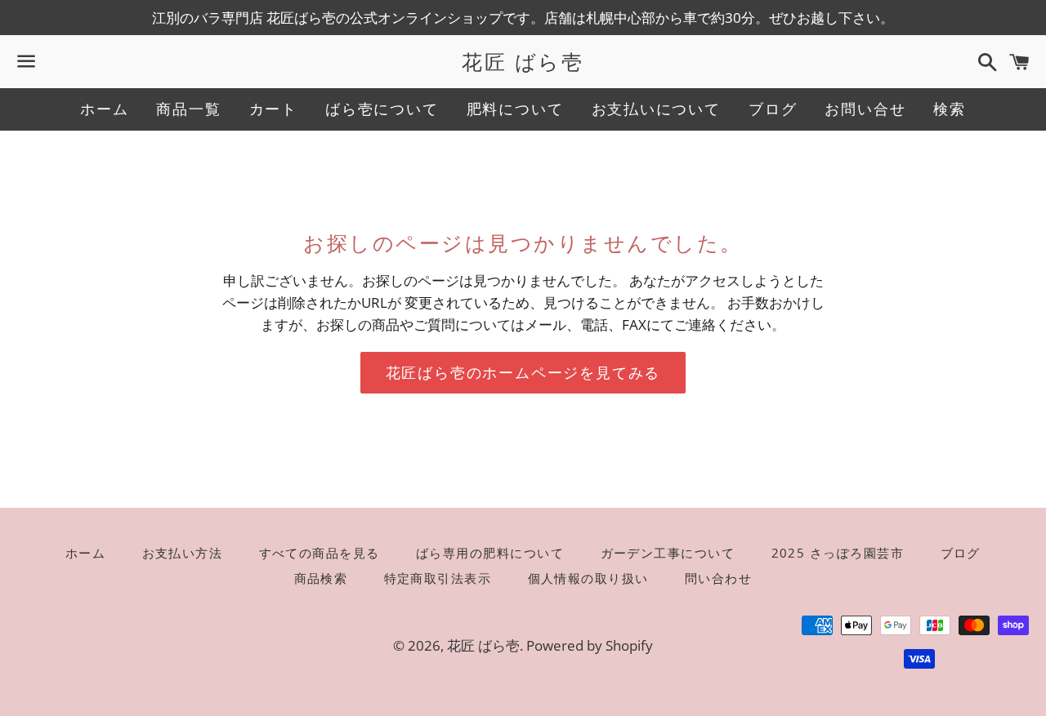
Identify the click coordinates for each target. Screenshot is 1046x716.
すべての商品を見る (320, 553)
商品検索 (321, 578)
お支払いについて (656, 108)
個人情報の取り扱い (589, 578)
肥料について (515, 108)
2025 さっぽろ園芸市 (838, 553)
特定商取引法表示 (438, 578)
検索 (949, 108)
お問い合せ (865, 108)
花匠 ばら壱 (522, 61)
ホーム (104, 108)
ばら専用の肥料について (490, 553)
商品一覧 (188, 108)
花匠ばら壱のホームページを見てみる (523, 372)
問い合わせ (719, 578)
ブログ (773, 108)
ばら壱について (382, 108)
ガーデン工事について (668, 553)
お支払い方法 (182, 553)
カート (273, 108)
